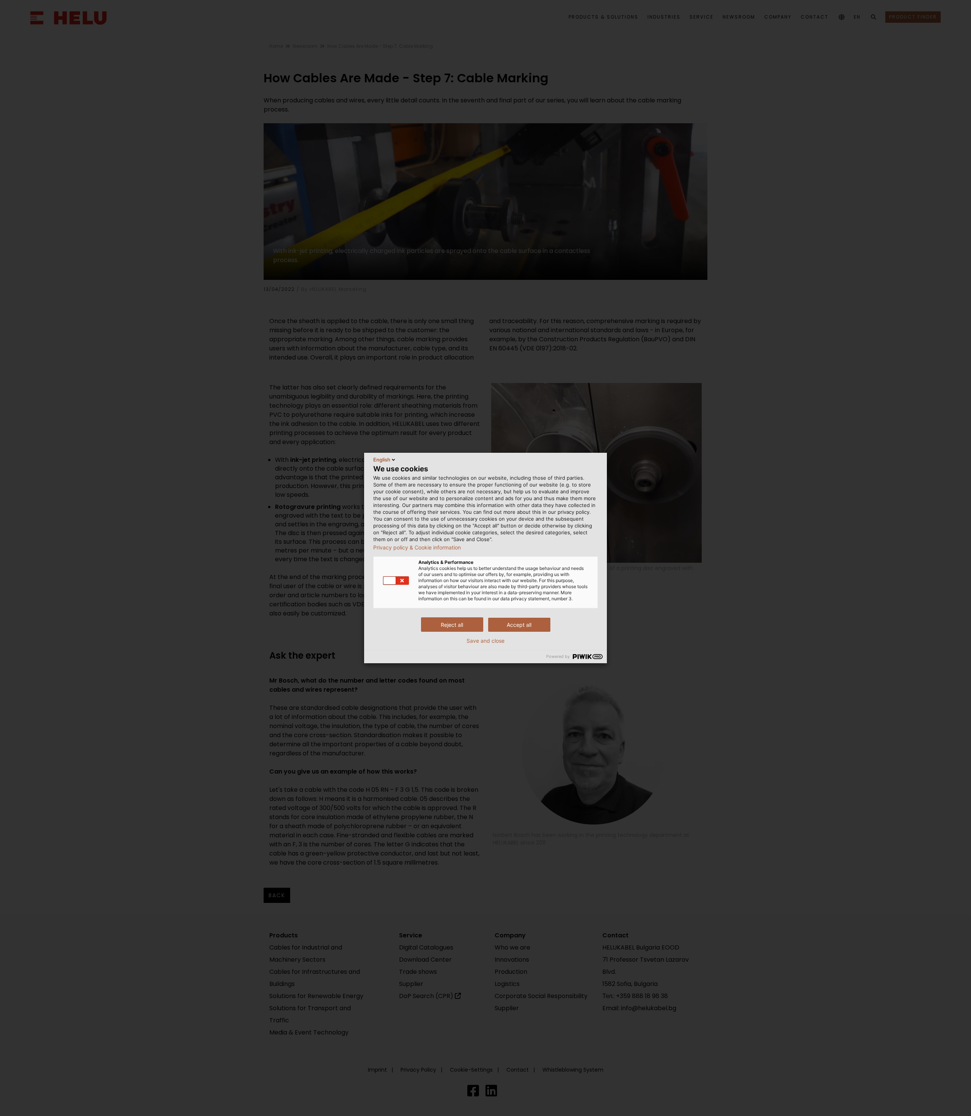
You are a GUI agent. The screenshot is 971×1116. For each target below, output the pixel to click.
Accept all (519, 625)
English (381, 460)
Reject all (452, 625)
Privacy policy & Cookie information (417, 548)
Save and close (485, 641)
